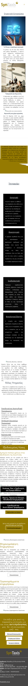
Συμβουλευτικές (14, 281)
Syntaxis (24, 5)
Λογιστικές (14, 197)
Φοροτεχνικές (14, 232)
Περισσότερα (14, 575)
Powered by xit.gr (5, 682)
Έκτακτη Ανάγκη (14, 643)
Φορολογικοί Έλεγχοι (14, 316)
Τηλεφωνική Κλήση (14, 638)
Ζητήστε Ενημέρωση (14, 528)
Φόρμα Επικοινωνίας (14, 634)
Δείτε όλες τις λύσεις (14, 512)
